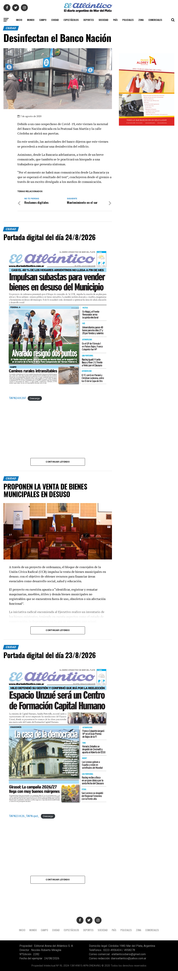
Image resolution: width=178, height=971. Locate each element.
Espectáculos (71, 20)
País (115, 20)
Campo (42, 20)
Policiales (128, 20)
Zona (141, 20)
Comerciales (155, 20)
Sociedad (103, 20)
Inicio (19, 20)
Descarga (35, 398)
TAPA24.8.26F (17, 398)
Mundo (30, 20)
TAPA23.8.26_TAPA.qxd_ (24, 816)
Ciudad (55, 20)
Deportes (88, 20)
